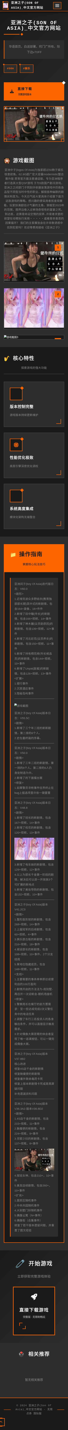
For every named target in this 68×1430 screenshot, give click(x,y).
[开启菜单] (57, 5)
